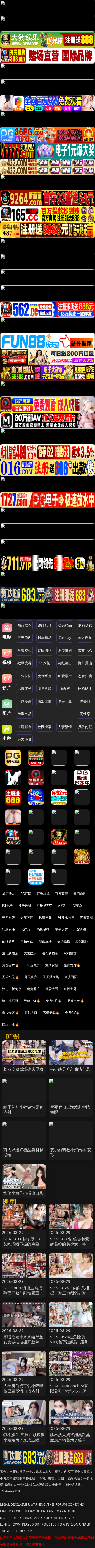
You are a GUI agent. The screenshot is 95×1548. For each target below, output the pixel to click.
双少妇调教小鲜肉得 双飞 (70, 1152)
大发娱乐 (30, 953)
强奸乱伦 (45, 625)
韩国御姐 (45, 650)
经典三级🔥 (32, 1001)
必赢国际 (27, 917)
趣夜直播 (45, 941)
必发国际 (81, 941)
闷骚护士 (85, 688)
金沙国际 (70, 977)
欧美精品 (65, 625)
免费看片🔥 (10, 965)
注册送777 (44, 905)
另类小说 (24, 739)
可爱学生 (65, 676)
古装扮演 (24, 676)
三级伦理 (24, 637)
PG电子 (7, 905)
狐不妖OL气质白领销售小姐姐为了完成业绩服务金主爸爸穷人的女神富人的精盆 (24, 1442)
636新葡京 (32, 965)
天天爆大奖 (51, 977)
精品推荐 (24, 625)
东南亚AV (85, 650)
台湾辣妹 (24, 650)
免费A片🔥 (54, 1001)
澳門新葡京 (50, 953)
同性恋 (85, 713)
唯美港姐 (65, 650)
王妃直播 (79, 929)
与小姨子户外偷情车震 (70, 1068)
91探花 (44, 663)
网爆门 (85, 701)
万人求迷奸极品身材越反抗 (23, 1152)
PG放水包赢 (65, 917)
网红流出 (65, 663)
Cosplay (65, 637)
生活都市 (24, 726)
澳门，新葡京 (11, 989)
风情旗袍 (24, 688)
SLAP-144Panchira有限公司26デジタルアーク (70, 1390)
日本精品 (45, 637)
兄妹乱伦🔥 (75, 1001)
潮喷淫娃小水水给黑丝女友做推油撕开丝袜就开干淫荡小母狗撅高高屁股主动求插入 (23, 1344)
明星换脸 (45, 688)
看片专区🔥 (10, 1012)
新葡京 (77, 905)
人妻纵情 (65, 726)
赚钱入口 (31, 1012)
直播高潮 (86, 917)
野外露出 (85, 663)
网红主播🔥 (10, 1024)
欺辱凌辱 (24, 663)
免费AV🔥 (72, 1012)
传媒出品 (24, 713)
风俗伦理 (85, 726)
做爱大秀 (51, 989)
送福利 (62, 905)
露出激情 (45, 701)
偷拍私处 (27, 941)
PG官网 (26, 893)
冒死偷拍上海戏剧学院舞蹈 (70, 1109)
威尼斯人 (8, 893)
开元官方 (31, 977)
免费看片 (33, 989)
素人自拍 (85, 637)
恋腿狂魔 (85, 676)
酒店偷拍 (43, 929)
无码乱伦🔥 (10, 977)
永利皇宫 (70, 953)
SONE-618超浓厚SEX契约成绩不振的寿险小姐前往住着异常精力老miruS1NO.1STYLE (23, 1246)
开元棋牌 (43, 893)
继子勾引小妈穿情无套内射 (23, 1109)
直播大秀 (70, 989)
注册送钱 (24, 905)
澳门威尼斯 (10, 1001)
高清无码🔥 (51, 1012)
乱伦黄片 (8, 941)
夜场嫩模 (63, 941)
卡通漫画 (24, 701)
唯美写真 (65, 701)
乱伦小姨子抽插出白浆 (23, 1193)
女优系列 (45, 676)
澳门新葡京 (10, 953)
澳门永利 (79, 893)
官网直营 (61, 893)
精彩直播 (8, 929)
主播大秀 (61, 929)
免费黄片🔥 (72, 965)
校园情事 (45, 726)
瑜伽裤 (65, 688)
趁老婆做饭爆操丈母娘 (23, 1068)
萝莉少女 (85, 625)
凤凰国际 (45, 917)
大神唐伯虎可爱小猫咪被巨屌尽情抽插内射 (23, 1388)
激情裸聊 (51, 965)
